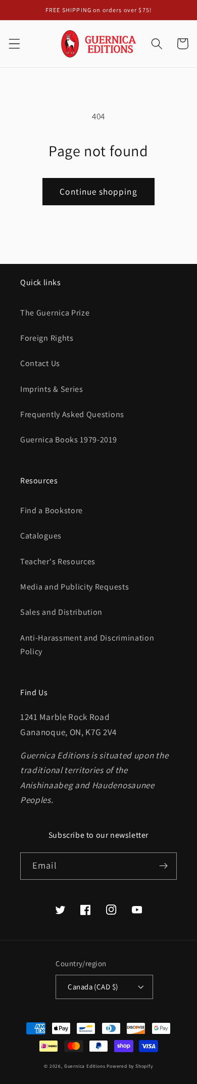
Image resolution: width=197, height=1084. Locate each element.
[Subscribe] (163, 866)
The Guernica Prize (54, 312)
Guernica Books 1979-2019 (68, 439)
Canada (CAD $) (93, 986)
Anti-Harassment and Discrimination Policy (87, 645)
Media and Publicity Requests (74, 586)
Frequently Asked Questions (72, 414)
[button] (14, 44)
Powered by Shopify (130, 1066)
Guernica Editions (85, 1066)
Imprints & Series (51, 389)
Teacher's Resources (57, 561)
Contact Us (40, 363)
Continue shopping (98, 191)
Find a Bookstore (51, 510)
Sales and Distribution (61, 612)
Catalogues (41, 535)
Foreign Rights (47, 338)
